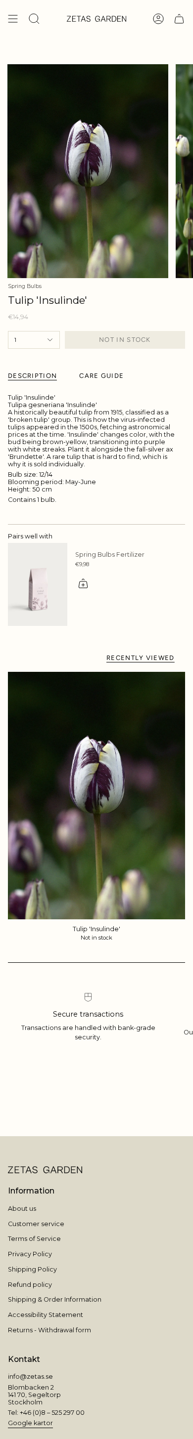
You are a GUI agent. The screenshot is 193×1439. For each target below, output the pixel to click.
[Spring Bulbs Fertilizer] (37, 584)
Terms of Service (34, 1238)
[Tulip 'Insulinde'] (96, 795)
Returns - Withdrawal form (49, 1330)
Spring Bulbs (25, 286)
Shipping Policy (32, 1269)
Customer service (36, 1224)
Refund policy (30, 1284)
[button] (34, 18)
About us (22, 1208)
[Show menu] (13, 18)
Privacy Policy (30, 1254)
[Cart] (179, 18)
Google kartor (30, 1423)
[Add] (83, 583)
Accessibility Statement (45, 1314)
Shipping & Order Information (54, 1299)
